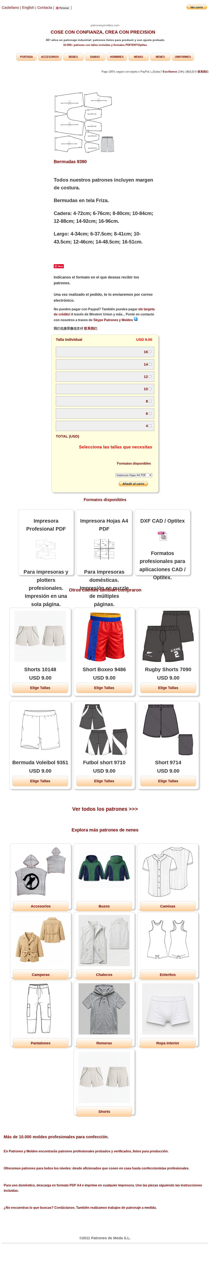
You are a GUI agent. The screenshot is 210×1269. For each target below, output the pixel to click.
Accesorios (41, 906)
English (28, 8)
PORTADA (26, 56)
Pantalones (40, 1043)
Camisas (167, 906)
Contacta (45, 8)
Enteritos (168, 975)
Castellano (10, 8)
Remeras (104, 1043)
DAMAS (95, 56)
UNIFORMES (183, 56)
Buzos (104, 906)
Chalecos (104, 975)
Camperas (41, 975)
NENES (160, 56)
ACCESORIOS (50, 56)
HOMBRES (117, 56)
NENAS (138, 56)
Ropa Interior (167, 1043)
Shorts (104, 1112)
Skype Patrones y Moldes (113, 320)
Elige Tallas (40, 688)
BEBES (73, 56)
